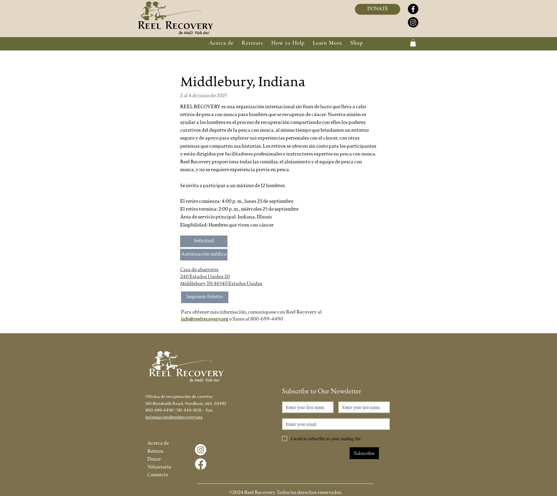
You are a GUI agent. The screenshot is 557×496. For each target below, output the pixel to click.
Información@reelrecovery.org (174, 417)
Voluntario (159, 467)
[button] (252, 43)
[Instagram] (413, 22)
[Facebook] (413, 9)
